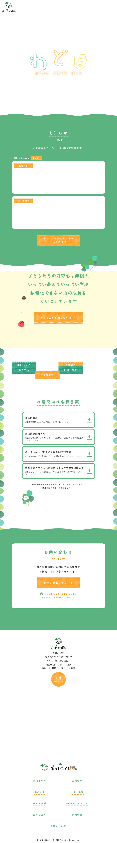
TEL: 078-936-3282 (60, 593)
